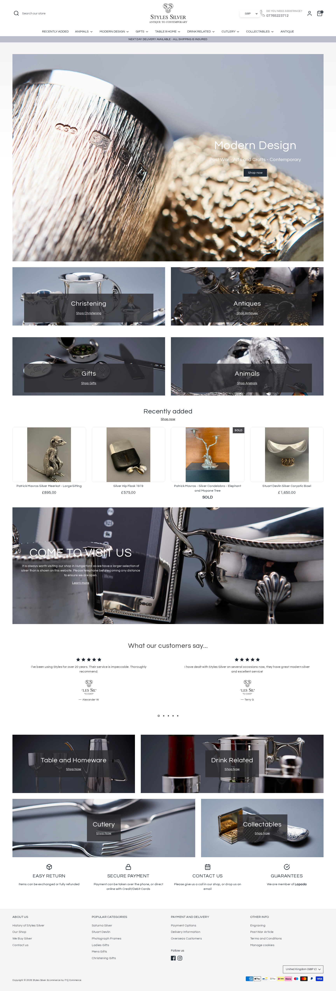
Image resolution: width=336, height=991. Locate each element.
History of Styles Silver (28, 925)
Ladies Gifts (100, 945)
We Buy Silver (22, 938)
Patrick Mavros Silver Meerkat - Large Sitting (49, 486)
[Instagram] (180, 958)
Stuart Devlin (101, 931)
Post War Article (262, 931)
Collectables (258, 31)
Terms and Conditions (266, 938)
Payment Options (183, 925)
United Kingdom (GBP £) (301, 969)
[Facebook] (173, 958)
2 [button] (163, 715)
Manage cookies (262, 945)
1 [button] (159, 716)
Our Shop (19, 931)
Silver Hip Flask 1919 (128, 486)
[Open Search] (16, 13)
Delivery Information (185, 931)
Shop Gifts (88, 383)
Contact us (20, 945)
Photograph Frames (107, 938)
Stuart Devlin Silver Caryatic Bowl (286, 486)
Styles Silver (39, 980)
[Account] (309, 13)
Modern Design (113, 31)
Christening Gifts (104, 958)
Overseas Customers (186, 938)
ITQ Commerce (73, 980)
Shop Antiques (247, 313)
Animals (82, 31)
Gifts (140, 31)
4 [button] (173, 715)
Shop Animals (247, 383)
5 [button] (177, 715)
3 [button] (168, 715)
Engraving (258, 925)
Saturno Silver (102, 925)
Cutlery (229, 31)
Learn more (80, 582)
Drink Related (199, 31)
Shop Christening (88, 313)
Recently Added (55, 31)
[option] (168, 158)
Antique (287, 31)
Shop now (255, 172)
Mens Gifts (99, 951)
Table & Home (166, 31)
